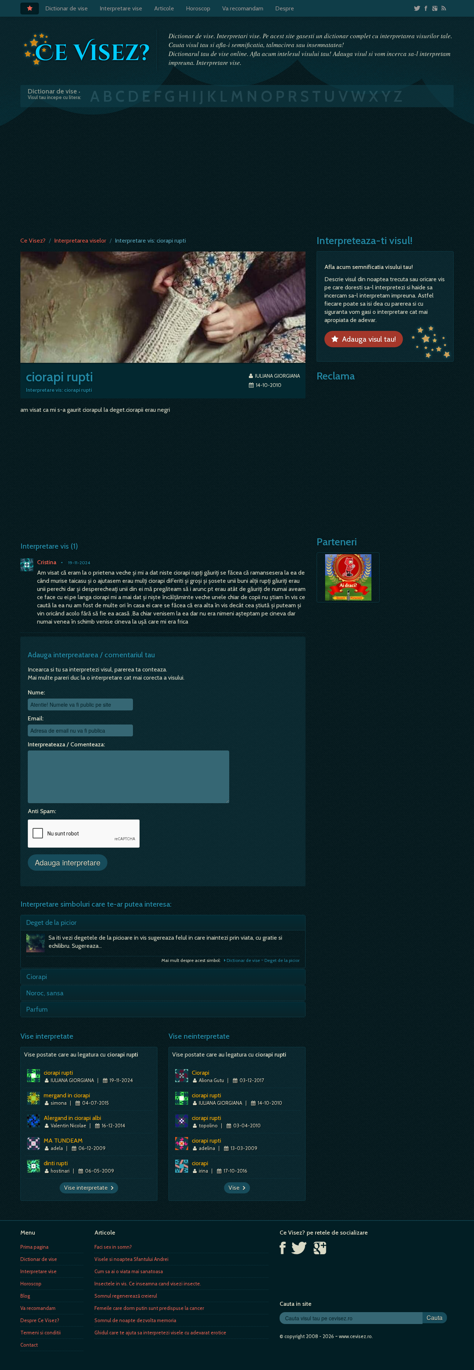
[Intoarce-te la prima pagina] (87, 49)
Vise (235, 1187)
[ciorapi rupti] (163, 306)
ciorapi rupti (58, 1072)
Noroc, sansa (45, 993)
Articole (164, 8)
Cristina (46, 562)
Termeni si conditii (40, 1332)
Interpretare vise (121, 8)
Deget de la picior (51, 923)
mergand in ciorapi (67, 1095)
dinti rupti (56, 1163)
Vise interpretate (87, 1187)
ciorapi (200, 1163)
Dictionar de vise (66, 8)
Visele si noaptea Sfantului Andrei (131, 1259)
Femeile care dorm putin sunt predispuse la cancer (149, 1308)
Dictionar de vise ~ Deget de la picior (263, 960)
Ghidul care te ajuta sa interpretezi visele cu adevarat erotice (160, 1332)
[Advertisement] (237, 170)
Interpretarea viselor (80, 240)
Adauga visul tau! (367, 339)
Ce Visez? (33, 240)
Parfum (37, 1009)
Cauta (435, 1317)
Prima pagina (34, 1247)
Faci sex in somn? (113, 1247)
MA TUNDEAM (63, 1140)
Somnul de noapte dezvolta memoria (135, 1320)
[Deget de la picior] (37, 945)
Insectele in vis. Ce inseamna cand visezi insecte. (147, 1284)
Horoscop (198, 8)
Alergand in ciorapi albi (72, 1117)
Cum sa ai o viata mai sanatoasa (128, 1271)
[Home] (29, 8)
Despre (284, 8)
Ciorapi (36, 977)
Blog (25, 1296)
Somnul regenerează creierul (125, 1296)
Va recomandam (242, 8)
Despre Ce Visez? (39, 1320)
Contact (29, 1345)
